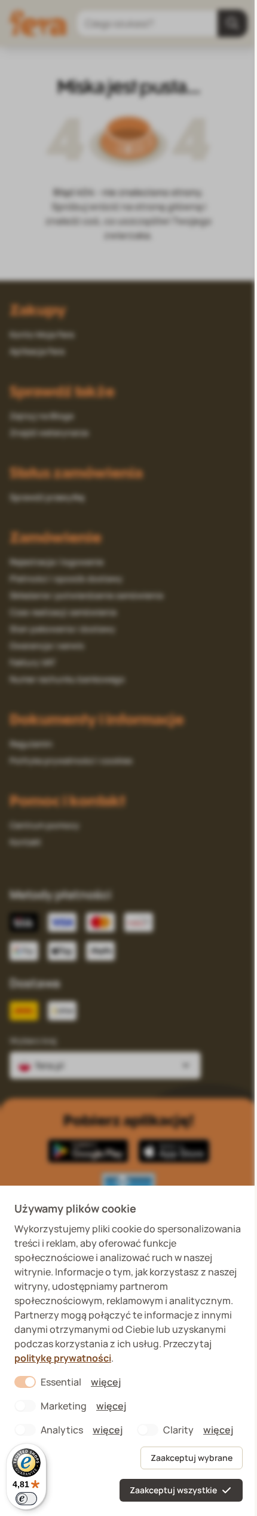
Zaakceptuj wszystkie (173, 1490)
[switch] (26, 1498)
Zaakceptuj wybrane (191, 1457)
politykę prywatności (62, 1358)
